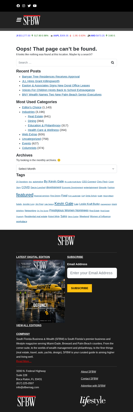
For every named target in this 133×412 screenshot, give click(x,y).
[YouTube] (35, 5)
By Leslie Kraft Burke (73, 182)
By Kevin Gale (54, 181)
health (100, 196)
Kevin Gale (63, 203)
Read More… (24, 361)
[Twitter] (29, 5)
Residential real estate (35, 216)
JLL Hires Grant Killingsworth (41, 81)
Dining (32, 121)
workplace (21, 221)
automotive (38, 182)
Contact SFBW (89, 378)
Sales (63, 216)
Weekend (84, 216)
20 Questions (22, 182)
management (106, 204)
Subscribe (79, 288)
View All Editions (29, 325)
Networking (30, 210)
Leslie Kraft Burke (89, 204)
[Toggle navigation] (18, 19)
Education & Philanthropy (44, 125)
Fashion (111, 187)
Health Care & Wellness (43, 130)
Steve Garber (73, 216)
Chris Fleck (102, 181)
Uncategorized (31, 139)
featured (24, 194)
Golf (83, 196)
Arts (30, 182)
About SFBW (88, 371)
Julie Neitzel (49, 204)
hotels (19, 204)
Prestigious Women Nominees (69, 210)
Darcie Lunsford (38, 187)
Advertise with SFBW (93, 385)
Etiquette (103, 187)
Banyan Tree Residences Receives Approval (51, 76)
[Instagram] (24, 5)
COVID (26, 187)
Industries (28, 112)
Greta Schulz (91, 196)
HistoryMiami (108, 196)
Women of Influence (100, 216)
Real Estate (35, 116)
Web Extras (29, 134)
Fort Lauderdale (74, 196)
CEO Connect (89, 181)
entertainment (91, 187)
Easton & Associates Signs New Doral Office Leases (56, 85)
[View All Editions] (40, 291)
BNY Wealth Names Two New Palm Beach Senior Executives (62, 94)
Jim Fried (39, 204)
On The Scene (42, 211)
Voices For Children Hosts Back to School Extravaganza (58, 90)
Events (26, 143)
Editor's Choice (32, 107)
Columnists (29, 148)
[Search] (113, 62)
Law (76, 204)
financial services (41, 196)
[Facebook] (18, 5)
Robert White (54, 216)
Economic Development (72, 187)
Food (64, 195)
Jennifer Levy (29, 204)
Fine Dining (55, 196)
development (53, 187)
